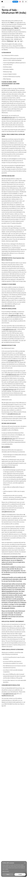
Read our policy (5, 871)
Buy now (15, 1)
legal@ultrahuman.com (8, 695)
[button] (26, 2)
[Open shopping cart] (23, 2)
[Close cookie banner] (25, 863)
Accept (20, 874)
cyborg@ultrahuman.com (8, 117)
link (17, 313)
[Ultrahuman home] (2, 1)
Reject (8, 874)
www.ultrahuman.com (7, 28)
